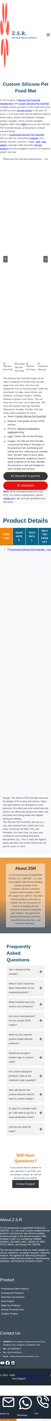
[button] (8, 367)
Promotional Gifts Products (15, 1288)
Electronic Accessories (13, 1297)
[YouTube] (2, 1363)
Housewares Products (12, 1293)
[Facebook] (7, 1363)
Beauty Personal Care (12, 1309)
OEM (23, 124)
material (34, 138)
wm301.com (33, 1378)
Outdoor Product (9, 1313)
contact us (8, 498)
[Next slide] (45, 259)
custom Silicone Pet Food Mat (33, 103)
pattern (3, 145)
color (37, 141)
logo (44, 141)
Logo (10, 436)
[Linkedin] (13, 1363)
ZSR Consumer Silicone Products (32, 1375)
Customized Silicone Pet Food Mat (26, 135)
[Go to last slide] (5, 259)
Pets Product (7, 1301)
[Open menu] (48, 35)
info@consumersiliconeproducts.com (24, 1356)
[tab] (6, 536)
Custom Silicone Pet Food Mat (30, 416)
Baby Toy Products (10, 1305)
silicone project (24, 110)
